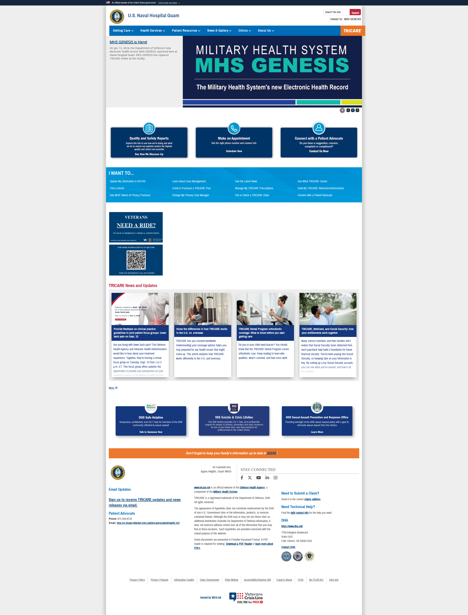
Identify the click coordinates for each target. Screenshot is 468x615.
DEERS (271, 453)
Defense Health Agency (252, 487)
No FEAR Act (316, 580)
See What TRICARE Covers (312, 181)
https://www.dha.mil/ (292, 526)
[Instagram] (275, 478)
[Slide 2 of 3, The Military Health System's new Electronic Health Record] (272, 71)
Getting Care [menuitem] (121, 31)
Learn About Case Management (189, 181)
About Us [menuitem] (264, 31)
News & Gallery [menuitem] (217, 31)
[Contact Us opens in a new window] (336, 19)
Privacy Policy (137, 580)
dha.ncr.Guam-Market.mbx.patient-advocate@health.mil (148, 523)
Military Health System (225, 492)
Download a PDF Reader (239, 544)
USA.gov (334, 580)
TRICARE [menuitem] (353, 31)
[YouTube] (258, 478)
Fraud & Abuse (284, 580)
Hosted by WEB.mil (210, 597)
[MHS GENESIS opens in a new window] (352, 19)
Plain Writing (231, 580)
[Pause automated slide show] (342, 110)
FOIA (300, 580)
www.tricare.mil (202, 487)
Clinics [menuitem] (243, 31)
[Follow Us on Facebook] (242, 478)
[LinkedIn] (267, 478)
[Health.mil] (298, 556)
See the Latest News (246, 181)
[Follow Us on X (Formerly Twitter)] (250, 478)
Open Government (209, 580)
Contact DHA (288, 547)
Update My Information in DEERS (128, 181)
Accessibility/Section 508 (257, 580)
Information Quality (184, 580)
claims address (312, 499)
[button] (169, 3)
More (112, 388)
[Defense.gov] (286, 556)
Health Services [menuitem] (151, 31)
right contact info (299, 513)
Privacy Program (159, 580)
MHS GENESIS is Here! (128, 41)
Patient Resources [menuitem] (184, 31)
